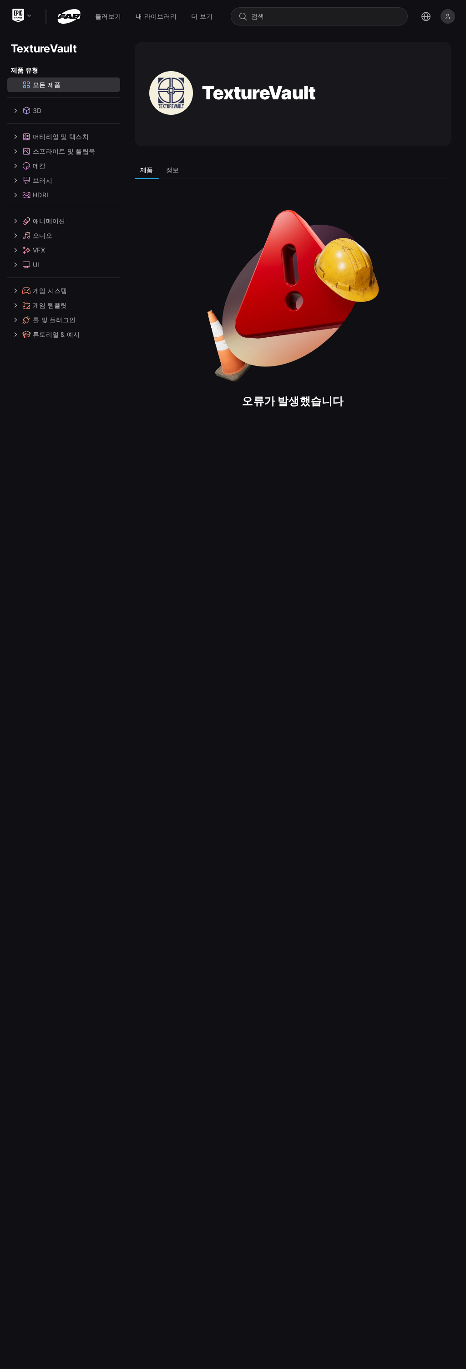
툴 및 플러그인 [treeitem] (54, 320)
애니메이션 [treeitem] (49, 221)
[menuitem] (108, 16)
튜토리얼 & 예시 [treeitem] (56, 334)
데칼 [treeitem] (39, 166)
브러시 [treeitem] (42, 180)
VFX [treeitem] (39, 250)
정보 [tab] (172, 170)
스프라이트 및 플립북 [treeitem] (64, 151)
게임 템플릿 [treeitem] (50, 305)
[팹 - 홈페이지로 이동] (69, 16)
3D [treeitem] (37, 110)
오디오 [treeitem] (42, 235)
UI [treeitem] (36, 264)
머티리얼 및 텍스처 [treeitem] (61, 136)
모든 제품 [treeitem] (47, 84)
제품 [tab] (146, 170)
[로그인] (448, 16)
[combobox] (325, 16)
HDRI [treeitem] (40, 195)
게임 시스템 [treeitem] (50, 290)
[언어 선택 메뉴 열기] (426, 16)
